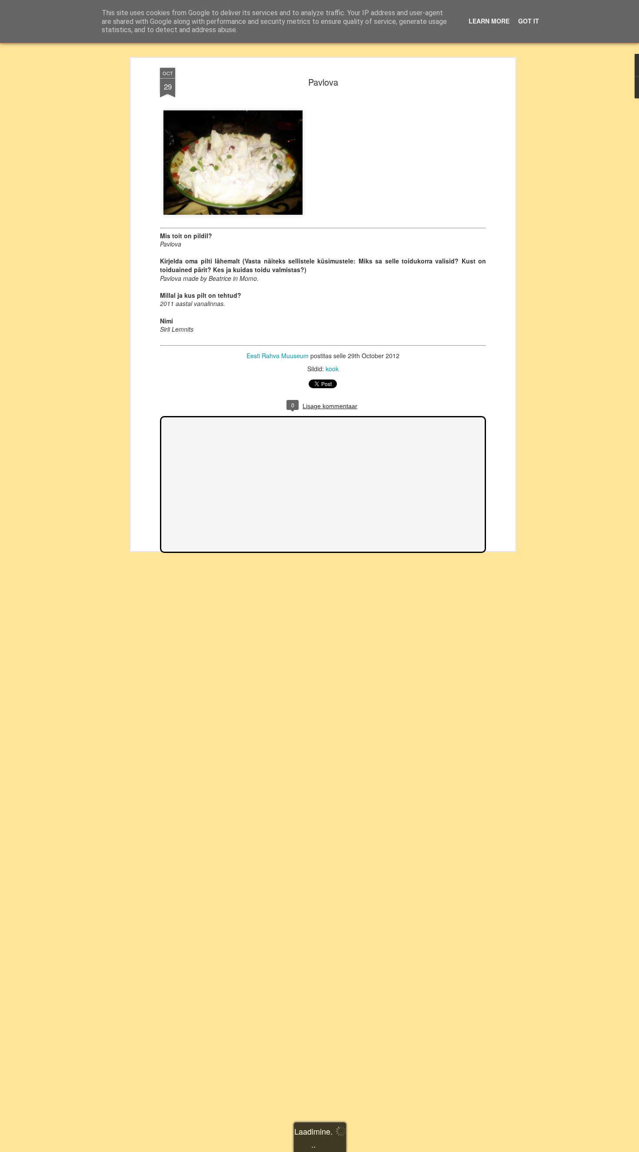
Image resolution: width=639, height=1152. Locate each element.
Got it (528, 21)
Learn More (489, 21)
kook (332, 368)
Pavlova (323, 82)
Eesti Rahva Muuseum (277, 355)
